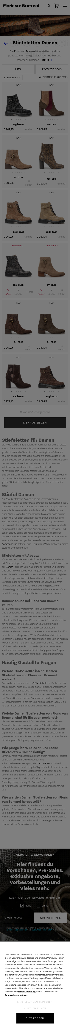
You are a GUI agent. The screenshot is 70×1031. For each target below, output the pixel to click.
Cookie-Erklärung (26, 992)
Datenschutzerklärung (16, 995)
